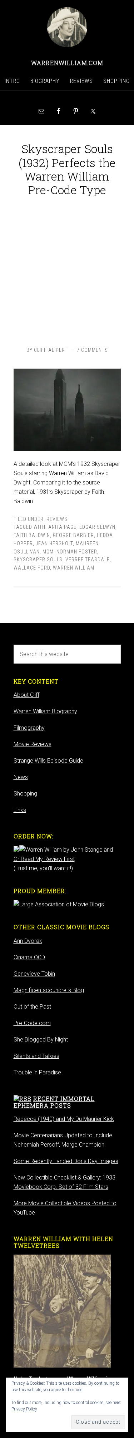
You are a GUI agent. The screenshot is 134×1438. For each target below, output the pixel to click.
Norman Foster (76, 552)
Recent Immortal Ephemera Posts (54, 1102)
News (21, 777)
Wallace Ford (32, 568)
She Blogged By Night (41, 1039)
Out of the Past (32, 1006)
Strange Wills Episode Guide (48, 760)
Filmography (29, 727)
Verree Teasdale (87, 559)
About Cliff (26, 694)
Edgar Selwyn (97, 527)
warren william (73, 568)
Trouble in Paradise (37, 1072)
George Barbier (73, 535)
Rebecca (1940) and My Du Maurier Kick (64, 1119)
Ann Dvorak (28, 940)
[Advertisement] (67, 270)
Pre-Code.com (32, 1023)
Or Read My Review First (44, 859)
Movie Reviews (32, 744)
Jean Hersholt (54, 543)
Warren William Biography (45, 711)
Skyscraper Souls (38, 559)
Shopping (25, 793)
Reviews (57, 519)
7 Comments (92, 350)
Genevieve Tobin (34, 973)
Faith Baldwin (32, 535)
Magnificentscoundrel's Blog (49, 990)
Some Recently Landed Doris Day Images (66, 1161)
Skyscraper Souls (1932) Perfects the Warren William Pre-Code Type (67, 169)
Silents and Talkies (36, 1056)
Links (20, 810)
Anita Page (62, 527)
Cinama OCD (29, 957)
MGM (48, 552)
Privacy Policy (24, 1409)
